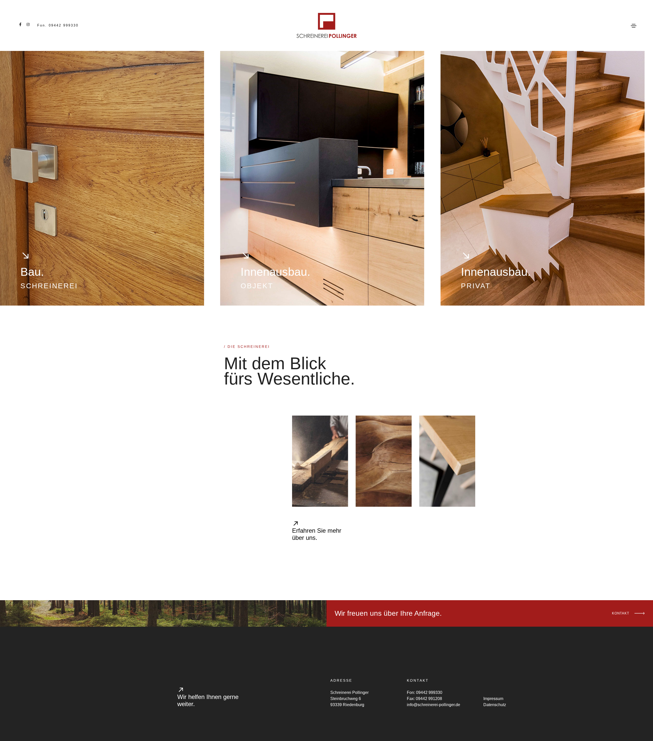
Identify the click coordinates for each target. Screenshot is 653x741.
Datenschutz (494, 705)
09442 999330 (429, 692)
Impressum (493, 698)
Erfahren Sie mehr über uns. (316, 534)
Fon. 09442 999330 (58, 25)
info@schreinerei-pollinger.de (433, 705)
